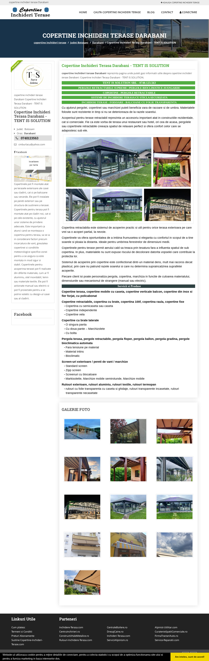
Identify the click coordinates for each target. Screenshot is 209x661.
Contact (167, 12)
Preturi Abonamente (22, 635)
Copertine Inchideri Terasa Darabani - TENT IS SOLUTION (115, 65)
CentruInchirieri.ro (69, 631)
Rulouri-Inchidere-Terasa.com (75, 640)
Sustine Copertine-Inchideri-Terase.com (27, 642)
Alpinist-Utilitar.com (166, 627)
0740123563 (29, 138)
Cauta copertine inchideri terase (117, 12)
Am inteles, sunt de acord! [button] (189, 656)
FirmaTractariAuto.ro (166, 635)
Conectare (189, 12)
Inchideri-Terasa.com (118, 635)
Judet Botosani (79, 42)
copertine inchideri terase (50, 42)
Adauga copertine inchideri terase (181, 2)
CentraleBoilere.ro (117, 627)
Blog (151, 12)
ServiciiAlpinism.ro (117, 640)
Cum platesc (18, 627)
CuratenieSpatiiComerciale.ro (171, 631)
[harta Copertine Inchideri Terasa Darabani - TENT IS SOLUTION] (33, 168)
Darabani (98, 42)
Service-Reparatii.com (167, 640)
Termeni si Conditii (21, 631)
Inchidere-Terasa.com (71, 627)
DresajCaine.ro (115, 631)
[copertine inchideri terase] (30, 11)
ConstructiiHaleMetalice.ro (74, 635)
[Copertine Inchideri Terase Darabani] (33, 77)
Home (83, 12)
